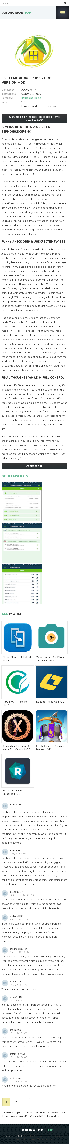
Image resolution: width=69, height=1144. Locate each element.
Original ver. (34, 466)
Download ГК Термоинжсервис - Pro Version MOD (34, 118)
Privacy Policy (43, 1136)
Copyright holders (25, 1139)
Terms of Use (44, 1139)
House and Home (31, 98)
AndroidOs (16, 13)
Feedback (58, 1136)
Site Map (29, 1136)
